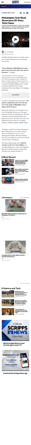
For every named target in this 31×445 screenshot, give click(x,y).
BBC (13, 72)
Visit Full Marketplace (24, 197)
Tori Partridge (10, 52)
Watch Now (26, 2)
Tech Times (12, 100)
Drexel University (12, 82)
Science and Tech (8, 13)
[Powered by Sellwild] (27, 283)
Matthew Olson (23, 122)
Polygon (16, 139)
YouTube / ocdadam (13, 122)
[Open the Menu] (2, 2)
